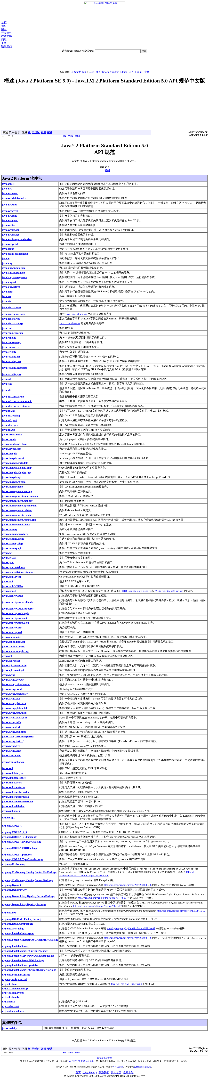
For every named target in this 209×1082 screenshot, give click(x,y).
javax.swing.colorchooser (16, 684)
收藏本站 (128, 1072)
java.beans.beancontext (15, 253)
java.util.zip (8, 429)
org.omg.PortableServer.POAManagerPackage (28, 955)
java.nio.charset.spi (12, 323)
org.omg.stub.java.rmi (14, 979)
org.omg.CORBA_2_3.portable (19, 837)
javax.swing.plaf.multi (14, 712)
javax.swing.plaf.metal (14, 708)
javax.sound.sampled (13, 646)
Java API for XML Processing (126, 984)
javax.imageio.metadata (15, 463)
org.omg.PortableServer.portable (20, 965)
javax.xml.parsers (12, 782)
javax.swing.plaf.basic (14, 703)
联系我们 (6, 46)
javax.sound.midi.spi (13, 641)
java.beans (8, 248)
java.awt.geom (10, 220)
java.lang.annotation (13, 268)
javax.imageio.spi (11, 477)
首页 (4, 22)
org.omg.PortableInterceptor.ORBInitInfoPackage (30, 939)
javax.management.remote (16, 515)
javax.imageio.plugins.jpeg (16, 472)
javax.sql (7, 656)
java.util (6, 390)
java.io (5, 258)
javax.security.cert (12, 627)
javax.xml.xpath (11, 811)
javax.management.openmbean (19, 505)
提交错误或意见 (104, 1058)
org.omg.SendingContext (16, 974)
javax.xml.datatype (12, 773)
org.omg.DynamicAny (14, 889)
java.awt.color (10, 193)
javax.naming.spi (11, 548)
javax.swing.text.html (14, 731)
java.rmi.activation (12, 333)
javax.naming (9, 529)
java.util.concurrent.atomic (17, 401)
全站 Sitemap (90, 1072)
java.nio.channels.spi (13, 314)
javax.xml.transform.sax (15, 796)
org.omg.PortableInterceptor (18, 933)
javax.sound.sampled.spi (15, 651)
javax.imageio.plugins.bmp (17, 467)
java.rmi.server (10, 347)
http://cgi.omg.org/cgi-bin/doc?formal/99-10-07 (102, 897)
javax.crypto (9, 439)
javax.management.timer (16, 524)
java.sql (6, 379)
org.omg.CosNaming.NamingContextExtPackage (29, 872)
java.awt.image (10, 234)
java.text (7, 383)
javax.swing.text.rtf (12, 741)
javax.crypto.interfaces (14, 444)
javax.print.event (11, 576)
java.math (7, 291)
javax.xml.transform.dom (16, 792)
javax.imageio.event (13, 458)
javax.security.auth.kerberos (17, 608)
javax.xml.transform (13, 787)
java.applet (8, 183)
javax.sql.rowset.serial (14, 665)
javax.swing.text (11, 727)
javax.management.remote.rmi (19, 519)
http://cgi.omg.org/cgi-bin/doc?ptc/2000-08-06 (128, 885)
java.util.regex (10, 425)
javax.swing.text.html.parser (17, 736)
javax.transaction (11, 755)
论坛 (4, 25)
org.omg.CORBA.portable (17, 854)
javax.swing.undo (12, 750)
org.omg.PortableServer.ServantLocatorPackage (29, 969)
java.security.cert (11, 361)
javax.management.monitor (17, 500)
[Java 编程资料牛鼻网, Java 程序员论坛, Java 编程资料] (104, 10)
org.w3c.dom (9, 984)
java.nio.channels (11, 307)
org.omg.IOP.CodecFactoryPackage (22, 919)
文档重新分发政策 (142, 1067)
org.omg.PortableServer (15, 946)
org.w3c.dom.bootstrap (15, 988)
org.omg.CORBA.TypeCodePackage (22, 859)
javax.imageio (9, 453)
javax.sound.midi (11, 637)
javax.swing (8, 675)
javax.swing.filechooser (15, 693)
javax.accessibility (12, 434)
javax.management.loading (17, 491)
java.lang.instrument (13, 272)
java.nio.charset (11, 318)
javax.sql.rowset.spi (13, 670)
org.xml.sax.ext (10, 1006)
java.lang (7, 263)
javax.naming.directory (15, 534)
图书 (4, 29)
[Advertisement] (104, 16)
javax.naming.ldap (12, 543)
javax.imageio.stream (13, 481)
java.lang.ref (9, 282)
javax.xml (7, 768)
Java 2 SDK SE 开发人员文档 (80, 1061)
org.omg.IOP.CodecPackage (17, 923)
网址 (4, 39)
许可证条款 (118, 1067)
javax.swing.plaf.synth (14, 717)
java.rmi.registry (11, 342)
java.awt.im (8, 225)
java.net (6, 296)
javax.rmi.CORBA (12, 586)
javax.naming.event (13, 538)
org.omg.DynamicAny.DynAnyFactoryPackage (28, 896)
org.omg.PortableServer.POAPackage (23, 960)
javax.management (12, 486)
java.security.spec (11, 374)
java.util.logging (11, 415)
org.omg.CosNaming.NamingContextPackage (27, 880)
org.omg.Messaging (13, 928)
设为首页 (116, 1072)
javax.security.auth (12, 595)
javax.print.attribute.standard (18, 572)
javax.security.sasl (12, 632)
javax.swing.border (13, 679)
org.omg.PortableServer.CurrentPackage (25, 951)
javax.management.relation (17, 510)
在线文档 (6, 36)
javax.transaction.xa (13, 762)
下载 (4, 43)
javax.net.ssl (9, 557)
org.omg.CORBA (12, 825)
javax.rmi (7, 581)
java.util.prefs (9, 420)
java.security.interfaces (14, 367)
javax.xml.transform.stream (17, 801)
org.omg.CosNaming (13, 864)
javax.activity (9, 1028)
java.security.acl (11, 356)
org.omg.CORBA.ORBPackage (19, 848)
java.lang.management (14, 277)
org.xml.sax (8, 1001)
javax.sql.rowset (11, 660)
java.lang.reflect (11, 286)
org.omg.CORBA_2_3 (14, 832)
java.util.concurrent (13, 396)
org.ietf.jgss (8, 817)
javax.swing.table (11, 722)
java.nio (6, 301)
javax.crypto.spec (11, 448)
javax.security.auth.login (15, 613)
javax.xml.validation (13, 806)
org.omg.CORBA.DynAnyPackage (21, 841)
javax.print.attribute (13, 567)
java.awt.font (9, 215)
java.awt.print (10, 244)
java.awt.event (10, 211)
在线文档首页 (79, 72)
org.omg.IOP (9, 912)
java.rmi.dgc (9, 337)
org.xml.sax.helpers (13, 1011)
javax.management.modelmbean (20, 496)
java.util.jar (8, 410)
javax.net (7, 553)
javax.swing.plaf (11, 698)
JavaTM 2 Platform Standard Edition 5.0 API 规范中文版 (119, 72)
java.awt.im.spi (10, 229)
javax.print (8, 562)
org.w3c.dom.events (13, 992)
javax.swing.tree (11, 746)
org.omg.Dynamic (12, 885)
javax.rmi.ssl (9, 591)
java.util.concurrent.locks (16, 406)
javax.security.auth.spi (14, 618)
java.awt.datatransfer (14, 198)
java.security (9, 351)
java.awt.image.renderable (17, 239)
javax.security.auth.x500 (15, 622)
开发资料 (6, 32)
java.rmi (6, 328)
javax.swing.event (12, 689)
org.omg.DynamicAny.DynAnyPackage (24, 904)
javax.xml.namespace (14, 777)
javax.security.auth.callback (17, 602)
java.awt (7, 188)
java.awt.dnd (9, 204)
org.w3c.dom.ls (10, 997)
